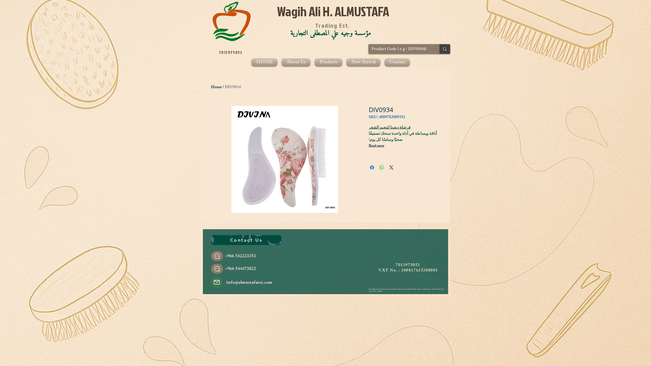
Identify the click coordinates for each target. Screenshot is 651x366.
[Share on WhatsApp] (382, 167)
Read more (376, 146)
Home (216, 87)
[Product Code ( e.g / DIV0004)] (444, 49)
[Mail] (217, 282)
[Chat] (217, 256)
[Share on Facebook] (372, 167)
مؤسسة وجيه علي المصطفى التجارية (330, 33)
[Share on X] (391, 167)
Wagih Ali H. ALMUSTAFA (333, 11)
